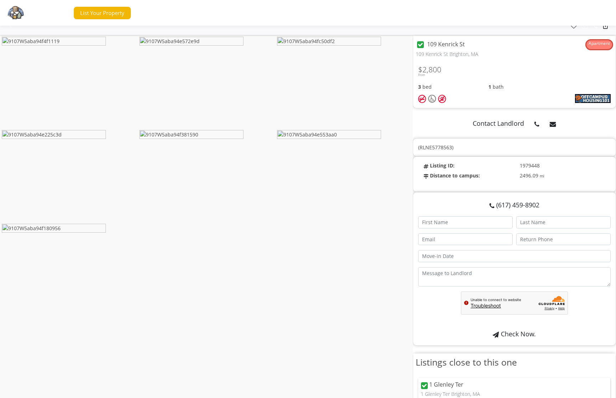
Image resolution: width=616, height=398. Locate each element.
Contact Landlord (498, 123)
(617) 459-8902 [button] (516, 205)
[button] (54, 13)
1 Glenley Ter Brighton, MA (450, 394)
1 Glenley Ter (446, 384)
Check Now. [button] (517, 334)
